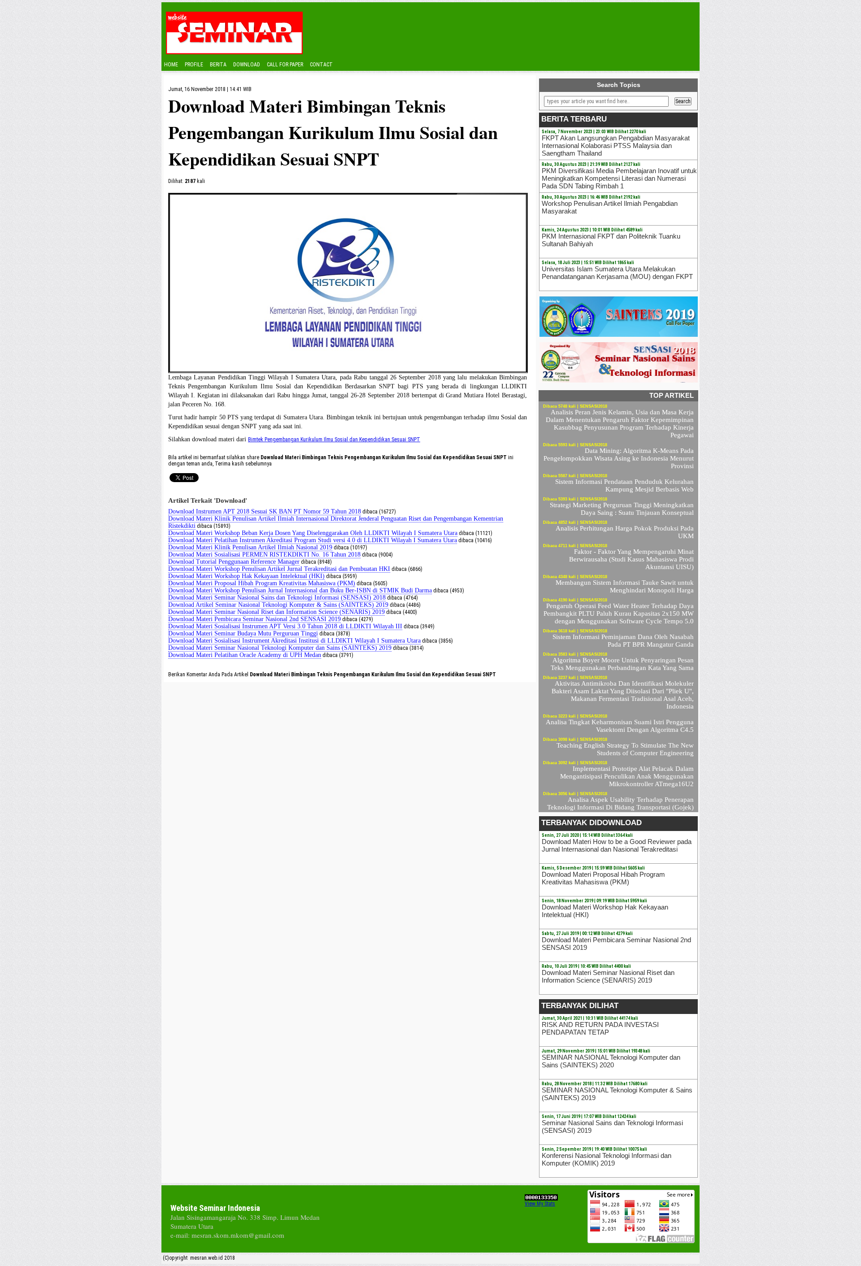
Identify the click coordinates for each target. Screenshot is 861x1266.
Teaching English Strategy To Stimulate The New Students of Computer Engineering (625, 749)
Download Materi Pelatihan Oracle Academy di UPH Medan (244, 655)
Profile (194, 64)
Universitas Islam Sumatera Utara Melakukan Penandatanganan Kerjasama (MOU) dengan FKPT (617, 272)
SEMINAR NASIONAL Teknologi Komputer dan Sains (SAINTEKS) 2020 (611, 1061)
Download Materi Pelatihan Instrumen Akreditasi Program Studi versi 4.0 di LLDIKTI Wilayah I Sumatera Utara (312, 540)
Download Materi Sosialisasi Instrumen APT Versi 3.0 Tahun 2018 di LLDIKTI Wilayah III (285, 626)
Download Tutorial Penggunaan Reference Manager (234, 561)
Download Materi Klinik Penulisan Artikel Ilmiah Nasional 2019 (250, 547)
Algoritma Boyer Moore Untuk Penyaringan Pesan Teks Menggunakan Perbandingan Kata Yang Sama (622, 664)
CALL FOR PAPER (285, 64)
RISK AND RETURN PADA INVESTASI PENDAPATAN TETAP (600, 1028)
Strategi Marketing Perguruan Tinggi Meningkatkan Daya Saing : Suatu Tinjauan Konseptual (622, 508)
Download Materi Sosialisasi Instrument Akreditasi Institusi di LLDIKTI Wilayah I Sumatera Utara (294, 640)
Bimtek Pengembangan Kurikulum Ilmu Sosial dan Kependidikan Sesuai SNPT (334, 439)
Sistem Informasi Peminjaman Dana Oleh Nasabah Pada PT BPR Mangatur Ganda (623, 640)
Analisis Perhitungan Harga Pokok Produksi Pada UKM (625, 532)
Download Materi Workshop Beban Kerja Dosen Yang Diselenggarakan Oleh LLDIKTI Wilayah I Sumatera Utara (312, 533)
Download (246, 64)
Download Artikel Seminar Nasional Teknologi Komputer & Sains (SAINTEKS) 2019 (278, 604)
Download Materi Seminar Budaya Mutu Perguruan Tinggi (243, 633)
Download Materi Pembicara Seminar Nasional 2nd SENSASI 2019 (254, 619)
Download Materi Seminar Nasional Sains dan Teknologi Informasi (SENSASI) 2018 (277, 597)
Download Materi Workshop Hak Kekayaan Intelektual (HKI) (246, 576)
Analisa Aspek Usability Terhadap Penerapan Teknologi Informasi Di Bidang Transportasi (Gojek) (620, 803)
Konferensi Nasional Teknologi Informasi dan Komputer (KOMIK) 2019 (606, 1159)
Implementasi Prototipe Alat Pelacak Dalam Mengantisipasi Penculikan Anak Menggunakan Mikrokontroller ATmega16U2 (627, 776)
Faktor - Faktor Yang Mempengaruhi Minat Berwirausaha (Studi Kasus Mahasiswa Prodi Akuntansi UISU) (631, 559)
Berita (218, 64)
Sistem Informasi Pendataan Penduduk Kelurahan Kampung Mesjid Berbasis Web (624, 485)
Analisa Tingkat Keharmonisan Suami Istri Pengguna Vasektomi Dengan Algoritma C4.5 (620, 725)
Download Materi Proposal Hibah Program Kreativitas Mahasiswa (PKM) (261, 583)
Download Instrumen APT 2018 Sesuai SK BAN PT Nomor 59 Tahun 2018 (264, 511)
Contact (321, 64)
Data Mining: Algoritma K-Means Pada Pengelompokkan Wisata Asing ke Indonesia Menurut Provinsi (619, 458)
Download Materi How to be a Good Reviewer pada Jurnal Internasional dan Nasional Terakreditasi (616, 845)
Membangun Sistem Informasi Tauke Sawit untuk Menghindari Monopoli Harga (625, 586)
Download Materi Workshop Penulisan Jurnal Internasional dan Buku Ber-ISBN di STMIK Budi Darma (300, 590)
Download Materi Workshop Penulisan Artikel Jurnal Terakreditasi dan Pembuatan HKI (279, 569)
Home (171, 64)
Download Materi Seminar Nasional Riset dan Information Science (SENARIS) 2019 (276, 612)
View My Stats (540, 1204)
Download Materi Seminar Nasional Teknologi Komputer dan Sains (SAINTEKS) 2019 (279, 647)
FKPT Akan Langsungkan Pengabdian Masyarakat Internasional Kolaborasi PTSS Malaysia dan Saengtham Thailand (616, 145)
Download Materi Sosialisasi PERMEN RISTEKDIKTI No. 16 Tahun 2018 (264, 554)
